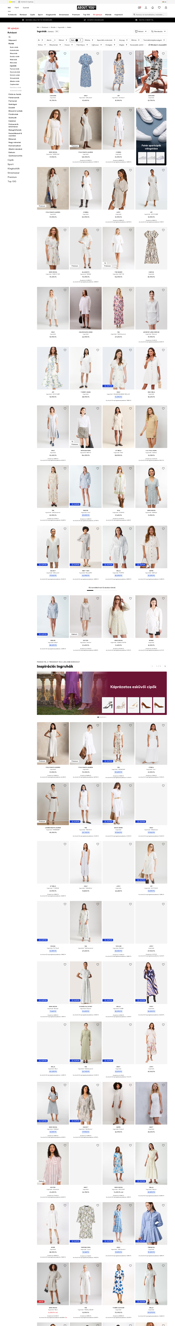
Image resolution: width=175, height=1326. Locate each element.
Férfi (17, 8)
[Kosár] (166, 7)
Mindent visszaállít (159, 45)
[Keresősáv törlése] (165, 14)
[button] (141, 31)
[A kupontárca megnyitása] (139, 7)
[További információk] (53, 104)
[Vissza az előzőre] (152, 666)
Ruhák (53, 27)
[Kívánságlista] (159, 7)
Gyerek (26, 8)
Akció (49, 40)
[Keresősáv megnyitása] (133, 14)
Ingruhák (61, 27)
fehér (69, 27)
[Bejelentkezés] (146, 7)
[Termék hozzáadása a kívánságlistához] (65, 53)
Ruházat (45, 27)
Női (9, 8)
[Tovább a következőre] (165, 666)
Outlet (13, 2)
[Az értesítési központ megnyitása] (152, 8)
